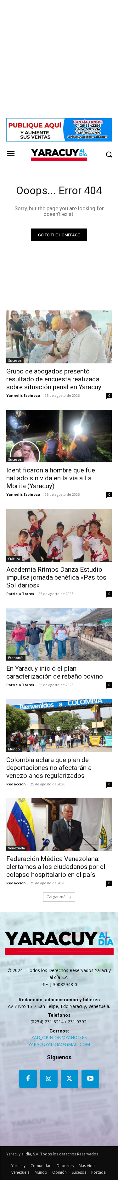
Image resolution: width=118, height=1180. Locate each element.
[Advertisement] (59, 59)
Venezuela (16, 848)
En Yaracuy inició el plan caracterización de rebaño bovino (54, 672)
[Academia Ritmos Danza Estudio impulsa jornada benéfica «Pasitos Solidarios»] (59, 535)
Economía (16, 658)
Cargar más (57, 896)
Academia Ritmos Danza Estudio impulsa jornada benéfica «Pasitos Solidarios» (56, 577)
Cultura (14, 559)
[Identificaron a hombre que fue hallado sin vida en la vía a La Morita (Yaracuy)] (59, 436)
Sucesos (15, 360)
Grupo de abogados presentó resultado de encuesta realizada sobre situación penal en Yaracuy (53, 379)
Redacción (16, 784)
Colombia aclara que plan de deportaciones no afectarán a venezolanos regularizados (49, 767)
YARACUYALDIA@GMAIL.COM (59, 1044)
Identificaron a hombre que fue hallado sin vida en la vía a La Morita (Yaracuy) (50, 478)
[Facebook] (28, 1079)
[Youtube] (90, 1079)
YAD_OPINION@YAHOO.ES (59, 1037)
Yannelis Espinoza (23, 395)
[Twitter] (69, 1079)
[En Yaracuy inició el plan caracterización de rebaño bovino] (59, 634)
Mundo (14, 749)
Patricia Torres (20, 593)
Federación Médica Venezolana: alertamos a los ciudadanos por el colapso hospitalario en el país (55, 866)
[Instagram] (49, 1079)
